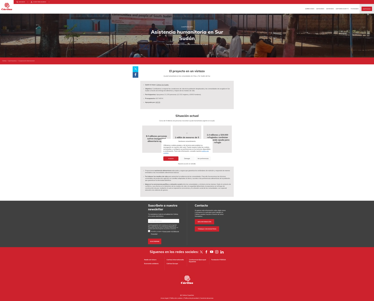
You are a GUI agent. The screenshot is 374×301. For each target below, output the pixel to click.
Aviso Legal (166, 231)
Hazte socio (367, 9)
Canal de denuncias (206, 298)
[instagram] (216, 252)
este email (173, 228)
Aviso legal (164, 298)
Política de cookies (176, 298)
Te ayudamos (355, 8)
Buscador (22, 2)
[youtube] (211, 252)
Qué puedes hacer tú (342, 8)
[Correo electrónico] (163, 221)
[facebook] (206, 252)
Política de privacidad (191, 298)
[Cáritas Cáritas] (7, 7)
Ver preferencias (203, 158)
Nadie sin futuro (150, 260)
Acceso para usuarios (39, 2)
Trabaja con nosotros (207, 229)
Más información (204, 222)
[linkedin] (222, 252)
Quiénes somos (309, 8)
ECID (158, 102)
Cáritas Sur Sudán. (162, 85)
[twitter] (201, 252)
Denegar (187, 158)
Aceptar (171, 158)
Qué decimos (330, 8)
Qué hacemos (320, 8)
